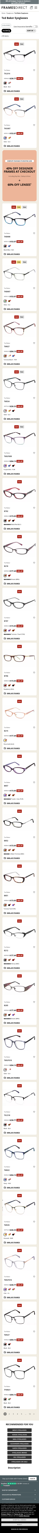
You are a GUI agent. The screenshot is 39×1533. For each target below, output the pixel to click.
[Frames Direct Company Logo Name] (14, 7)
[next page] (34, 1414)
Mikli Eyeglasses (19, 1439)
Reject (19, 1524)
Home (3, 13)
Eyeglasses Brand (19, 1453)
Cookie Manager (24, 1516)
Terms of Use (18, 1514)
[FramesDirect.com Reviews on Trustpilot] (19, 1483)
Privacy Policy (6, 1514)
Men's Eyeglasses (19, 1430)
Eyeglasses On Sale (19, 1462)
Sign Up (32, 1479)
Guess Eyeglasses (19, 1448)
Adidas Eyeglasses (19, 1435)
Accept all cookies (19, 1519)
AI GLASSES (6, 25)
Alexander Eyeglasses (19, 1444)
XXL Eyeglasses (19, 1457)
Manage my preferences (19, 1529)
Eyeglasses (10, 13)
